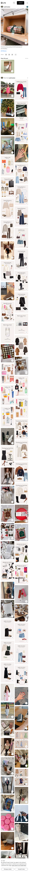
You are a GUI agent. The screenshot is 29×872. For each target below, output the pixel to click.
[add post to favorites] (26, 43)
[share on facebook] (6, 54)
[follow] (27, 7)
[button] (27, 3)
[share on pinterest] (9, 54)
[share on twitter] (12, 54)
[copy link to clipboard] (15, 54)
